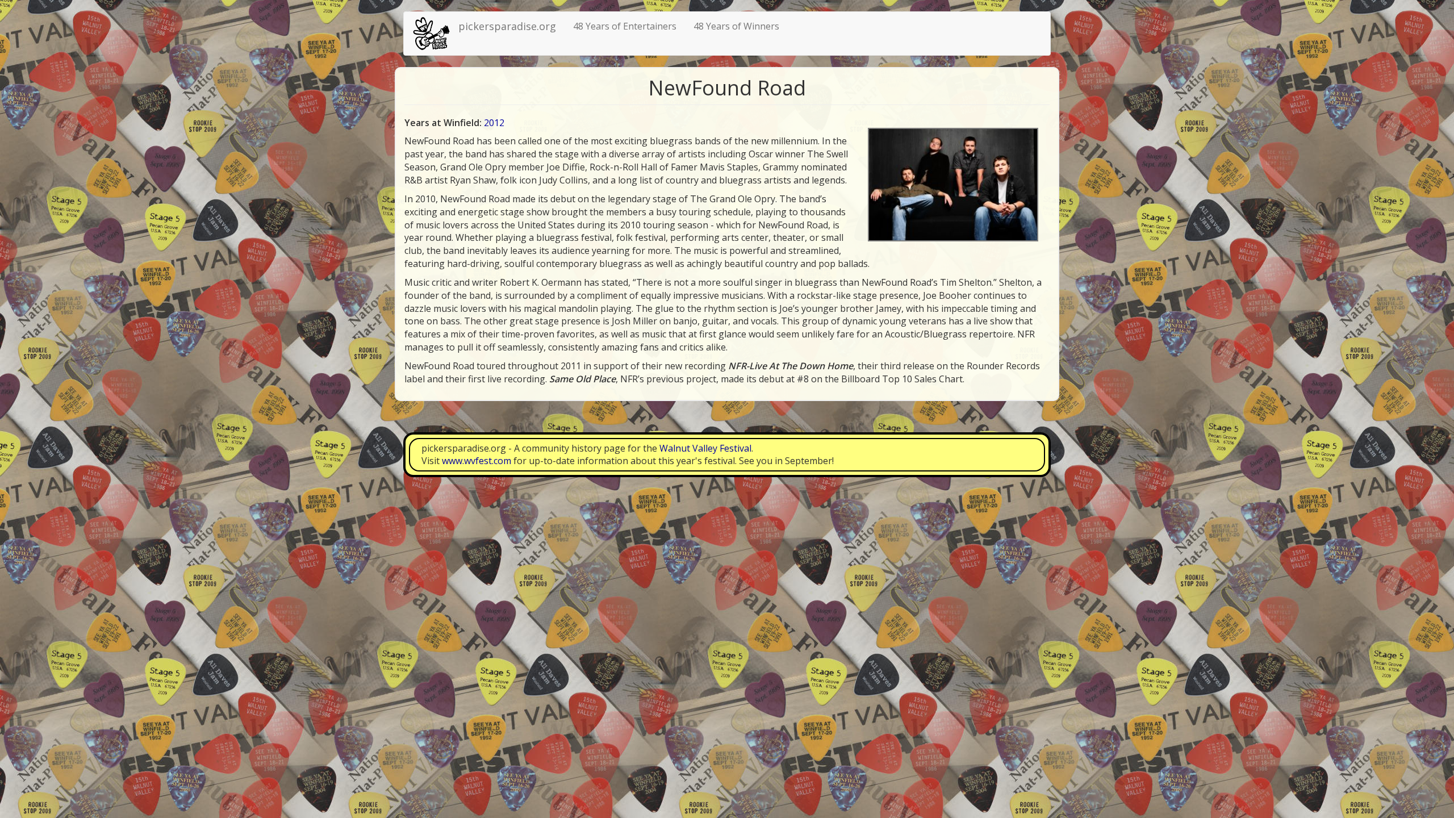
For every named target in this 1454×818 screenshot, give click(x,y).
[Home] (435, 33)
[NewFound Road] (953, 184)
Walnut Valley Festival (705, 448)
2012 (494, 122)
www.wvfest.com (476, 460)
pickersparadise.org (507, 26)
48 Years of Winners (736, 26)
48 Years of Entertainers (624, 26)
